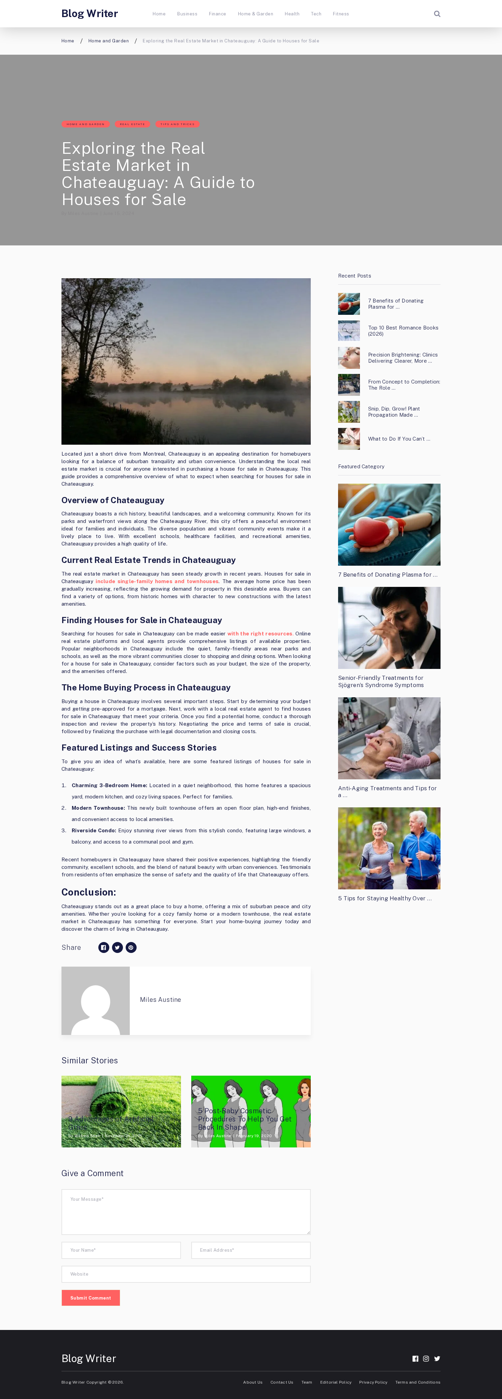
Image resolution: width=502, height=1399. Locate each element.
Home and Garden (86, 124)
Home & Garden (255, 13)
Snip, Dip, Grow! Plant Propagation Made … (394, 412)
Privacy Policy (373, 1382)
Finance (217, 13)
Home (159, 13)
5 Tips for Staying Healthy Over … (385, 898)
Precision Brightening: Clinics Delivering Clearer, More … (403, 358)
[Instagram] (426, 1359)
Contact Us (281, 1382)
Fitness (341, 13)
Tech (316, 13)
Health (292, 13)
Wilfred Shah (87, 1136)
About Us (253, 1382)
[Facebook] (415, 1359)
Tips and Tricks (178, 124)
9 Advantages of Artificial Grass (111, 1123)
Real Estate (132, 124)
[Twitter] (437, 1359)
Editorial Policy (335, 1382)
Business (187, 13)
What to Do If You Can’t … (399, 439)
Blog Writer (89, 13)
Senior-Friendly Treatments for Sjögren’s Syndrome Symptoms (381, 681)
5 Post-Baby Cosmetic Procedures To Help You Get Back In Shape (245, 1119)
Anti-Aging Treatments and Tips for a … (387, 791)
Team (307, 1382)
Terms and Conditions (418, 1382)
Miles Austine (83, 213)
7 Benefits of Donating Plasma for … (396, 304)
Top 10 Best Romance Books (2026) (403, 331)
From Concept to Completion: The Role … (404, 385)
